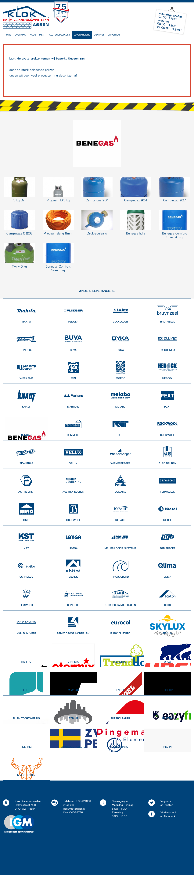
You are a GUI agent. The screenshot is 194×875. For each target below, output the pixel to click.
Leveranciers (82, 35)
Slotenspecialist (59, 35)
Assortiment (37, 35)
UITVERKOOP (114, 35)
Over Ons (20, 35)
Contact (99, 35)
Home (8, 35)
